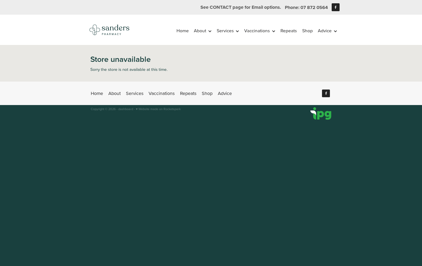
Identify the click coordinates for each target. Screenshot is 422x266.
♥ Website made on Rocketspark (158, 109)
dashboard (125, 109)
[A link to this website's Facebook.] (336, 7)
